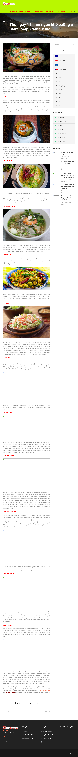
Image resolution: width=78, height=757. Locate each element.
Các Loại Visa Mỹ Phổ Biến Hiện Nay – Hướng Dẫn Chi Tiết (67, 186)
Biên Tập (14, 21)
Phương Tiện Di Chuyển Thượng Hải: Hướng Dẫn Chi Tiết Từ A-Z (68, 198)
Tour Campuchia (63, 56)
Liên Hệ (70, 11)
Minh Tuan (64, 158)
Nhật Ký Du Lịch (61, 11)
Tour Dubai (59, 74)
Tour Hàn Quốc (60, 90)
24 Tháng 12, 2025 (66, 179)
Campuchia (36, 21)
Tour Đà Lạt (60, 129)
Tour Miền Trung (61, 121)
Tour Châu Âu (62, 65)
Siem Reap (42, 21)
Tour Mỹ (58, 98)
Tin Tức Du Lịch (49, 11)
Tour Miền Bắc (60, 117)
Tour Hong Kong (60, 86)
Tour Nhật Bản (60, 78)
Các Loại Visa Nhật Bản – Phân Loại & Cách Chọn (68, 164)
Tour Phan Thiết (61, 137)
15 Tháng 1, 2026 (66, 156)
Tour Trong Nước (24, 11)
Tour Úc (58, 106)
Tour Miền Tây (61, 125)
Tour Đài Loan (62, 69)
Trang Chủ (13, 11)
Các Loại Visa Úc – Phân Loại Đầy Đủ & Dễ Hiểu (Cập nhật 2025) (67, 175)
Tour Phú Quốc (61, 141)
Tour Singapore (60, 102)
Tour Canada (62, 60)
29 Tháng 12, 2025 (66, 168)
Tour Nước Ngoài (37, 11)
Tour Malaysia (60, 94)
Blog (21, 21)
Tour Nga (58, 82)
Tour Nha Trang (61, 133)
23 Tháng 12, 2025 (66, 191)
